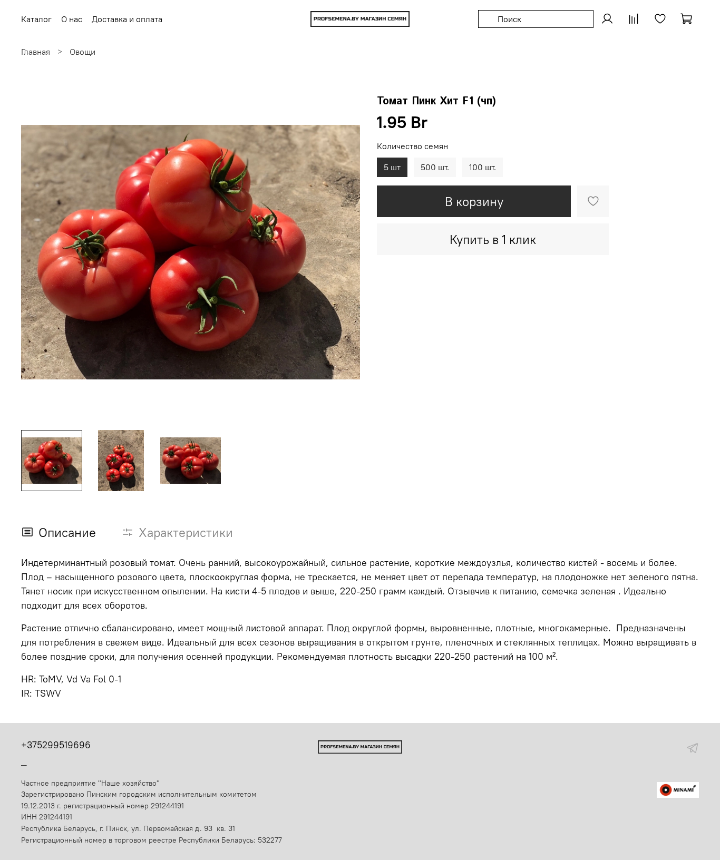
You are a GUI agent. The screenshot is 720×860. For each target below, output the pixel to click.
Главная (35, 51)
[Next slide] (343, 252)
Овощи (82, 51)
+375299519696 (56, 745)
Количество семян (412, 146)
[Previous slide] (38, 252)
